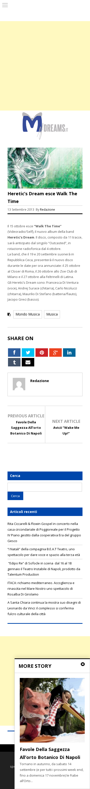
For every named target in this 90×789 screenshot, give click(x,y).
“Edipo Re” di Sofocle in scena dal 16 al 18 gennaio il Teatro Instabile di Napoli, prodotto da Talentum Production (44, 569)
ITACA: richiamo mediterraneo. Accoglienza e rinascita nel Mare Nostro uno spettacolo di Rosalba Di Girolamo (41, 588)
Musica (52, 314)
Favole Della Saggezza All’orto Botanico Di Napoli (26, 428)
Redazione (48, 209)
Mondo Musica (28, 314)
